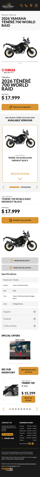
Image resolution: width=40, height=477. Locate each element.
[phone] (26, 5)
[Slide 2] (26, 187)
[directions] (31, 5)
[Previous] (3, 187)
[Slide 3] (16, 409)
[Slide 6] (24, 409)
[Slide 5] (21, 409)
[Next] (36, 187)
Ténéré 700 (28, 383)
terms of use (10, 458)
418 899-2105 (9, 438)
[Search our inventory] (21, 5)
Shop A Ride (13, 466)
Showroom (5, 15)
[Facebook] (29, 443)
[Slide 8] (30, 409)
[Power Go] (19, 469)
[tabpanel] (28, 433)
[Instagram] (32, 443)
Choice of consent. (19, 458)
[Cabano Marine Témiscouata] (8, 5)
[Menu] (36, 5)
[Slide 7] (27, 409)
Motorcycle (12, 15)
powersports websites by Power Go (27, 464)
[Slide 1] (14, 187)
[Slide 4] (18, 409)
